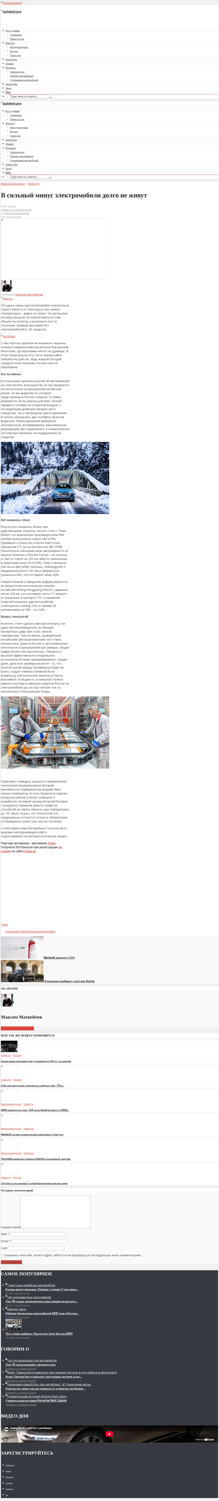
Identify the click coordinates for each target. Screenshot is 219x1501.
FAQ (8, 92)
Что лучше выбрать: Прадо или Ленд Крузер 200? (39, 1334)
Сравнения (16, 35)
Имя (5, 1234)
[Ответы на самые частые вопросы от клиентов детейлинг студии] (48, 1384)
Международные (19, 47)
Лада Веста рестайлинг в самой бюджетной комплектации (34, 1183)
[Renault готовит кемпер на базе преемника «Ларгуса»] (9, 1124)
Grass (51, 843)
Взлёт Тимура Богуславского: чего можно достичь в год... (43, 1377)
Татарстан (15, 55)
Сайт (4, 1248)
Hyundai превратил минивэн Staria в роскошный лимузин (35, 1159)
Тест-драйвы (12, 30)
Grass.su (30, 851)
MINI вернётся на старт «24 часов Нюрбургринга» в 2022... (35, 1110)
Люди (8, 88)
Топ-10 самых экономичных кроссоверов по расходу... (41, 1301)
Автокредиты (17, 72)
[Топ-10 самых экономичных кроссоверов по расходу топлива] (28, 1297)
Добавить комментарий (16, 210)
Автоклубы (11, 84)
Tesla (4, 925)
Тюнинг (9, 63)
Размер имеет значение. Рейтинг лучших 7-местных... (41, 1289)
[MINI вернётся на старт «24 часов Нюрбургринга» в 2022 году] (9, 1100)
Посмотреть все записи (17, 1028)
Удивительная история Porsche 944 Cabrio (36, 1400)
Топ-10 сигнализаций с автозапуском (30, 1365)
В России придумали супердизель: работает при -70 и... (32, 1085)
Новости (10, 43)
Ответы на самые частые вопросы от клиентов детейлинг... (45, 1388)
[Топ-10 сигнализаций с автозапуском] (31, 1360)
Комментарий (11, 1227)
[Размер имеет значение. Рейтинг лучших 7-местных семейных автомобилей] (30, 1285)
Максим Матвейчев (16, 213)
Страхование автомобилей (24, 80)
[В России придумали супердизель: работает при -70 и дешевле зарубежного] (9, 1075)
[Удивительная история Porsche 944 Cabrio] (36, 1396)
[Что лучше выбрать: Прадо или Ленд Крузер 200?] (13, 1329)
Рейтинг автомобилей (21, 76)
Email (6, 1241)
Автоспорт (11, 59)
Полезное (10, 67)
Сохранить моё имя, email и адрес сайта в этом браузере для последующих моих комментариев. (72, 1255)
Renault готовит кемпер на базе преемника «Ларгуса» (32, 1134)
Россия (13, 51)
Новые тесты (17, 39)
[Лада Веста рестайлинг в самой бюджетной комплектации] (9, 1173)
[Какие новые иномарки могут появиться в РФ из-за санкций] (9, 1051)
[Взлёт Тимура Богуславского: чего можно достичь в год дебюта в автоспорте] (61, 1372)
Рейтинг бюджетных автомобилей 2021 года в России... (42, 1313)
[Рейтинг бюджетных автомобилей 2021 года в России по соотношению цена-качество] (15, 1309)
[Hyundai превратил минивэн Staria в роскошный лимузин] (9, 1149)
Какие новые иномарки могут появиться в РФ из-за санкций (36, 1061)
